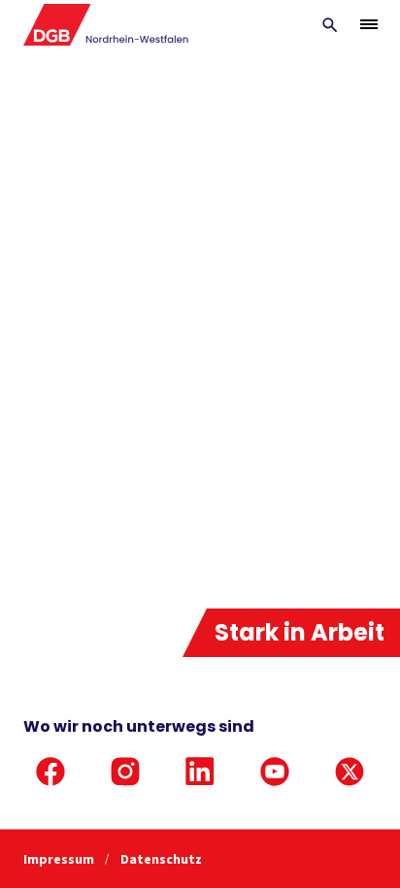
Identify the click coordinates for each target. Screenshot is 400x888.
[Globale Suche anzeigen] (330, 25)
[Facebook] (50, 771)
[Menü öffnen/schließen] (369, 24)
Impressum (60, 860)
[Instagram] (125, 771)
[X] (349, 771)
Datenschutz (161, 860)
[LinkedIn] (200, 771)
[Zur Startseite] (106, 25)
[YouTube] (274, 771)
